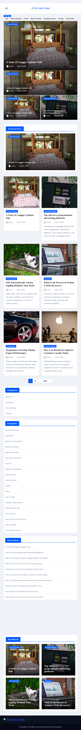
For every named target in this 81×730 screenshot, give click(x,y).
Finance (48, 279)
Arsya (48, 115)
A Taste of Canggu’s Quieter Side (24, 62)
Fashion (26, 18)
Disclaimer (9, 402)
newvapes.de (10, 611)
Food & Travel (12, 24)
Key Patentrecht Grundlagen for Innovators (21, 591)
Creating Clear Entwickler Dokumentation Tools (23, 586)
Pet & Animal (11, 279)
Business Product (12, 447)
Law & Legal (10, 497)
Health (7, 486)
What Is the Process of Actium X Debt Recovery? (24, 564)
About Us (8, 397)
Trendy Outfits (70, 18)
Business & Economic (13, 441)
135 (45, 381)
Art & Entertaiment (12, 430)
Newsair (46, 727)
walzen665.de (10, 625)
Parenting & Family (12, 508)
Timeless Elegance (16, 18)
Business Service (12, 452)
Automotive (11, 346)
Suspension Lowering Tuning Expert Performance (24, 569)
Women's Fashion (36, 18)
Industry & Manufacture (14, 502)
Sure (6, 18)
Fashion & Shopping (13, 469)
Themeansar (56, 727)
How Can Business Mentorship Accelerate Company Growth (28, 580)
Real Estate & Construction (15, 519)
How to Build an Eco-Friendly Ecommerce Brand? (24, 597)
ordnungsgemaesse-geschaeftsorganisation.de (22, 614)
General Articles (50, 98)
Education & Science (13, 458)
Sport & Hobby (11, 525)
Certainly (60, 18)
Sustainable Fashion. (49, 18)
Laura (11, 66)
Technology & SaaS (12, 530)
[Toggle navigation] (6, 8)
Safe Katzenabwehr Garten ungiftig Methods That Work (26, 558)
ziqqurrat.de (9, 622)
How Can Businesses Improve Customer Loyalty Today (26, 575)
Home (7, 491)
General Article (50, 346)
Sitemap (8, 413)
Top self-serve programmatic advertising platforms (24, 552)
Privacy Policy (10, 408)
